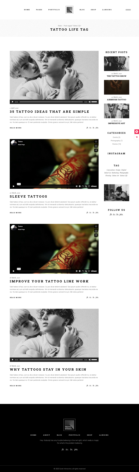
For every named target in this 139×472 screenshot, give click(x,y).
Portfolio (74, 435)
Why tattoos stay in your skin (48, 369)
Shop (89, 435)
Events (115, 137)
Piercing (108, 175)
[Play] (13, 102)
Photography (115, 141)
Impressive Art (116, 123)
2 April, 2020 (14, 108)
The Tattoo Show (116, 76)
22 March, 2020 (116, 73)
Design (118, 170)
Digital (123, 170)
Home (33, 435)
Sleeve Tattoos (29, 196)
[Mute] (90, 102)
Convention (111, 170)
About (46, 435)
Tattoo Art (115, 175)
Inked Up (107, 173)
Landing (104, 435)
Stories (115, 144)
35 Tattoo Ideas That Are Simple (50, 111)
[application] (54, 102)
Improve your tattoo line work (49, 281)
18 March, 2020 (15, 278)
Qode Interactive (65, 469)
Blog (59, 435)
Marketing (115, 173)
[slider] (94, 102)
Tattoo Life (123, 175)
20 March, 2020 (15, 193)
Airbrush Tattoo (116, 99)
